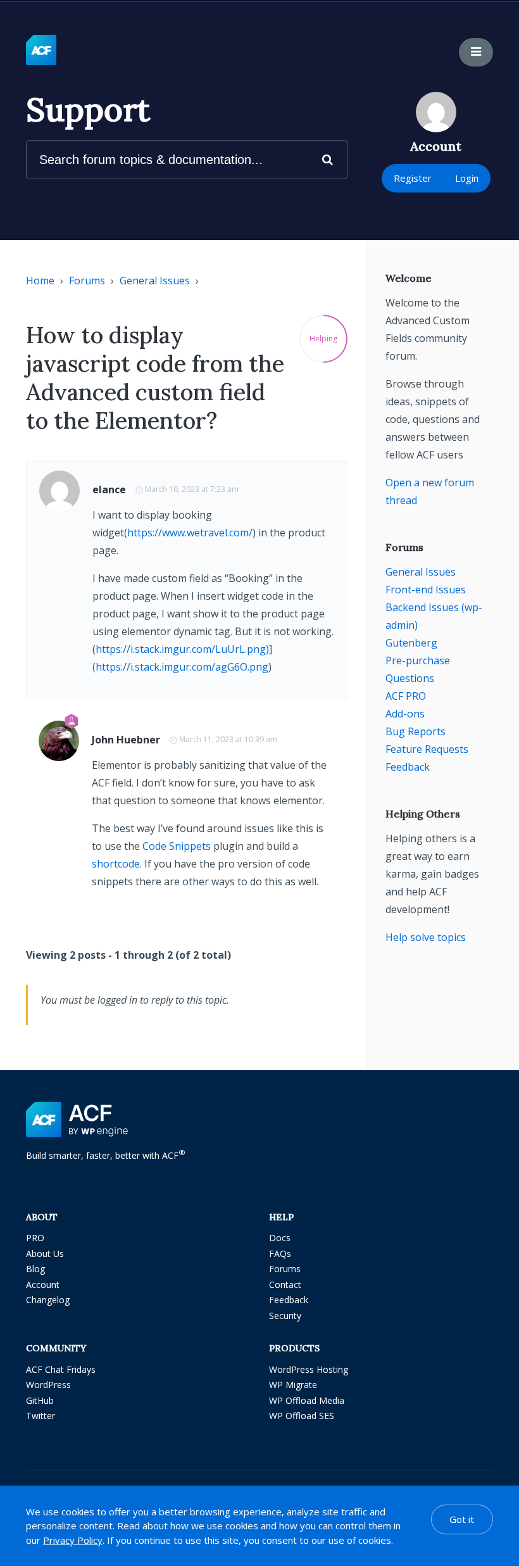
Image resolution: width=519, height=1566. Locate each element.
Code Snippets (176, 846)
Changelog (48, 1300)
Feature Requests (426, 749)
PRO (35, 1238)
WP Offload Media (306, 1400)
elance (109, 489)
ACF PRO (405, 696)
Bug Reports (415, 731)
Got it (461, 1519)
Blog (35, 1269)
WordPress (48, 1385)
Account (42, 1285)
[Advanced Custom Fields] (41, 50)
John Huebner (126, 740)
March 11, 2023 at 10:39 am (228, 739)
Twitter (40, 1416)
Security (285, 1316)
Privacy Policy (73, 1540)
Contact (285, 1285)
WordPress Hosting (308, 1369)
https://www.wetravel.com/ (190, 533)
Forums (87, 280)
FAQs (280, 1253)
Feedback (407, 767)
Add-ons (405, 714)
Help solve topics (425, 937)
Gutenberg (411, 643)
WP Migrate (293, 1385)
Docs (280, 1238)
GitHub (40, 1400)
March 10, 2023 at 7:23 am (192, 489)
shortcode (116, 864)
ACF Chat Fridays (61, 1369)
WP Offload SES (301, 1416)
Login (466, 178)
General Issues (155, 280)
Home (40, 280)
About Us (45, 1253)
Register (413, 178)
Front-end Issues (425, 590)
